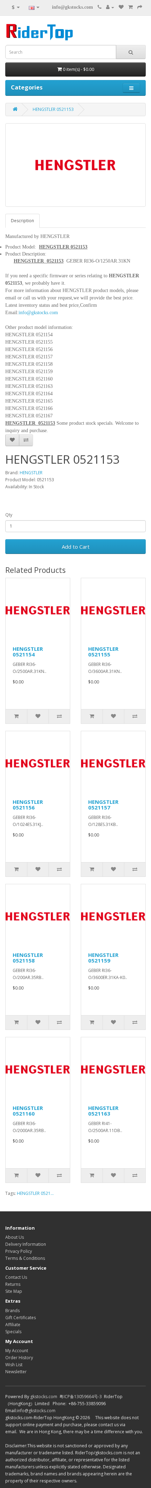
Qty (8, 515)
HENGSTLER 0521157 (103, 804)
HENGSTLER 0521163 (103, 1110)
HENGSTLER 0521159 (103, 957)
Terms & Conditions (25, 1258)
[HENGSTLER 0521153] (75, 165)
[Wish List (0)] (121, 7)
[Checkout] (139, 7)
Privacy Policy (18, 1251)
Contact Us (16, 1277)
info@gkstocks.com (72, 7)
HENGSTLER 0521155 (103, 651)
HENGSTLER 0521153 (53, 109)
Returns (12, 1284)
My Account (16, 1351)
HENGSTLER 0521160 (28, 1110)
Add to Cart (76, 546)
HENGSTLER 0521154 (28, 651)
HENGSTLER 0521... (35, 1193)
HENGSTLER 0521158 (28, 957)
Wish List (13, 1365)
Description (22, 221)
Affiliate (12, 1325)
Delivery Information (25, 1244)
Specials (13, 1332)
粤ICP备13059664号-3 (80, 1397)
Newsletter (16, 1372)
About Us (14, 1237)
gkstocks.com (43, 1397)
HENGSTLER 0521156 (28, 804)
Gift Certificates (20, 1318)
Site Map (13, 1291)
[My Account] (110, 7)
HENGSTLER (31, 473)
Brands (12, 1311)
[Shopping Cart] (130, 7)
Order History (19, 1358)
